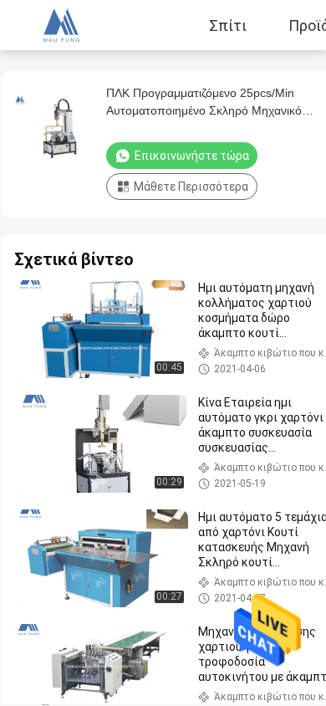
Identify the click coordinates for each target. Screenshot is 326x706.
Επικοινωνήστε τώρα (192, 155)
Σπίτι (228, 25)
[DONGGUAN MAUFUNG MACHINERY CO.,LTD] (58, 25)
